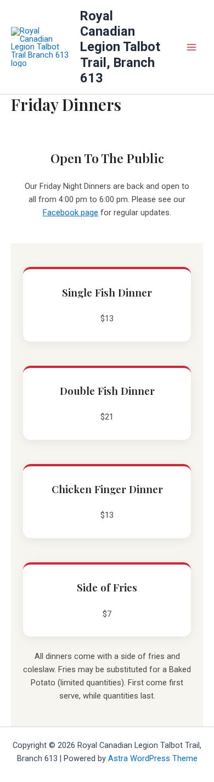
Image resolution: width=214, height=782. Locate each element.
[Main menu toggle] (191, 47)
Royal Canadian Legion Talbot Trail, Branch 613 (120, 47)
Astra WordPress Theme (153, 758)
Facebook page (70, 212)
